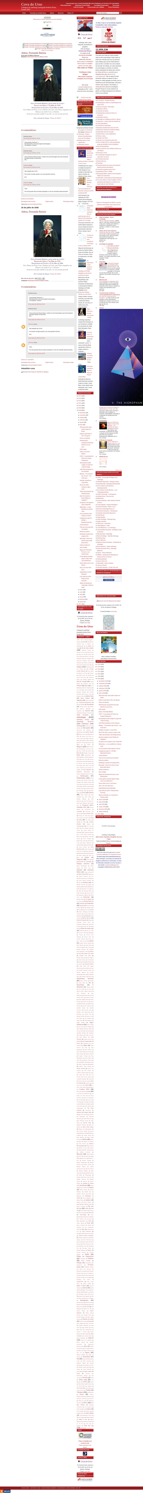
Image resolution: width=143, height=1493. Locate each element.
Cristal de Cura (81, 822)
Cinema (90, 792)
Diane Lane (87, 868)
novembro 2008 (103, 683)
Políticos (90, 1258)
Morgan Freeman (81, 1179)
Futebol (91, 941)
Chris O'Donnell (88, 786)
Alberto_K (88, 132)
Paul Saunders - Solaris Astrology (106, 546)
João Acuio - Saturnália (103, 523)
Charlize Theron (88, 780)
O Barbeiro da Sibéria (88, 1216)
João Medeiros (88, 1020)
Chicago (79, 782)
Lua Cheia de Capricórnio (83, 1093)
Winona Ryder (88, 1421)
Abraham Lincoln (86, 650)
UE (88, 1392)
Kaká (86, 1047)
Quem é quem (81, 1285)
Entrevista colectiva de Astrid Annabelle (108, 129)
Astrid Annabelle (82, 715)
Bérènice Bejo (85, 740)
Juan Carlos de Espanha (83, 1041)
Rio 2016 (87, 1306)
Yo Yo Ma (80, 1423)
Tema (42, 1488)
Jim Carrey (79, 1018)
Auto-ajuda (86, 728)
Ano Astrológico (81, 690)
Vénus (85, 1402)
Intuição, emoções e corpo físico (108, 730)
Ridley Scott (80, 1306)
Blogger (108, 843)
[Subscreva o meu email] (46, 18)
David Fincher (80, 851)
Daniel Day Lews (81, 840)
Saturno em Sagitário (86, 1340)
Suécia (84, 1365)
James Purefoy (89, 997)
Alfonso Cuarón (88, 662)
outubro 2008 (103, 686)
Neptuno (88, 1200)
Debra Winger (82, 855)
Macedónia (88, 1110)
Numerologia (83, 1214)
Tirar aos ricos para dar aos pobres (109, 758)
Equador (79, 899)
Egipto (89, 884)
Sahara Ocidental (83, 1325)
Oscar (88, 1223)
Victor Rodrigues (81, 1409)
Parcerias (100, 163)
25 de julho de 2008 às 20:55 (31, 184)
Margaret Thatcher (81, 1124)
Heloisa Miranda (81, 972)
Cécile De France (89, 773)
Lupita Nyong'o (88, 1106)
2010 (79, 405)
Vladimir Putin (80, 1413)
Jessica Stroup (80, 1016)
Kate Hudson (88, 1049)
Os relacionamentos (103, 159)
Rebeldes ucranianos (88, 1292)
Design (87, 857)
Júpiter (85, 1045)
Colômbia (84, 803)
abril (81, 594)
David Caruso (88, 849)
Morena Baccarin (87, 1177)
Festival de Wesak (87, 926)
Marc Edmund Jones (82, 1120)
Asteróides (79, 712)
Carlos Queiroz (84, 524)
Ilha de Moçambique (103, 146)
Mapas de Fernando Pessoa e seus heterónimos (85, 552)
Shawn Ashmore (87, 1350)
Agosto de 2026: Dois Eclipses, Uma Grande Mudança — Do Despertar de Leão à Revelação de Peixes (113, 425)
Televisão (85, 1377)
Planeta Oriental (81, 1252)
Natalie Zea (88, 1191)
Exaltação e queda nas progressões (109, 762)
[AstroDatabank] (51, 29)
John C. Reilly (90, 1024)
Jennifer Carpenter (87, 1005)
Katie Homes (80, 1053)
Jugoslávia (85, 1043)
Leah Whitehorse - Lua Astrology (106, 527)
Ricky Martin (89, 1304)
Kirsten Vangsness (83, 1064)
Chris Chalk (89, 784)
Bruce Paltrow (85, 757)
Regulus (87, 1296)
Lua (89, 1091)
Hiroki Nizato (100, 515)
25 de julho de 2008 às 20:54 (31, 167)
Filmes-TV (70, 13)
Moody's (79, 1177)
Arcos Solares (85, 698)
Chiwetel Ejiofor (87, 782)
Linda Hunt (79, 1085)
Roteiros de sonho (88, 1319)
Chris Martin (79, 786)
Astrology (79, 726)
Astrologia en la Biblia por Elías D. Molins (109, 119)
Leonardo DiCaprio (81, 1079)
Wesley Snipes (89, 1417)
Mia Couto (83, 1158)
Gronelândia (90, 959)
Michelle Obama (89, 1168)
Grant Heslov (82, 959)
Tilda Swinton (81, 1384)
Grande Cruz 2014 (85, 955)
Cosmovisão (85, 817)
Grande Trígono (89, 957)
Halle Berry (83, 966)
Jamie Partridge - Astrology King (106, 519)
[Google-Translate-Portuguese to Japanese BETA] (59, 45)
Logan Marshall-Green (88, 1087)
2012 (79, 400)
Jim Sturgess (88, 1018)
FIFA (78, 928)
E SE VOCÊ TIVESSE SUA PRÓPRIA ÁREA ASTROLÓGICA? (113, 265)
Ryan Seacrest (90, 1323)
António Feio (80, 696)
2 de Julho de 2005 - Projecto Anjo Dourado (86, 578)
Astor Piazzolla (88, 712)
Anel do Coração (78, 7)
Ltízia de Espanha (81, 1091)
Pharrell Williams (81, 1250)
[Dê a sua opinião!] (40, 279)
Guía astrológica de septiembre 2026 (108, 281)
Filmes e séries (101, 136)
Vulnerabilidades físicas (86, 1415)
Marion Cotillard (84, 1133)
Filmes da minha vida (87, 928)
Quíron (52, 13)
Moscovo (85, 1181)
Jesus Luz (89, 1016)
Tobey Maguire (88, 1386)
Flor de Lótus (89, 930)
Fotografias (90, 932)
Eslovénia (82, 903)
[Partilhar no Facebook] (44, 279)
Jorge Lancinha (89, 1035)
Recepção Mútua (83, 1294)
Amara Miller (89, 664)
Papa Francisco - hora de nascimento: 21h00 (90, 313)
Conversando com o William (96, 7)
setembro (82, 420)
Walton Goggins (80, 1417)
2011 (79, 403)
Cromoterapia (80, 826)
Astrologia (81, 717)
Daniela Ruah (80, 845)
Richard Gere (80, 1302)
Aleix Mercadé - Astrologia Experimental (108, 484)
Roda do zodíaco (85, 531)
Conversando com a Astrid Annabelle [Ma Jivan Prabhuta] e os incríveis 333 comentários (92, 3)
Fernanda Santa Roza (83, 922)
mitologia (83, 1173)
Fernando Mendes (81, 924)
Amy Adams (89, 667)
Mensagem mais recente (28, 201)
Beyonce (90, 742)
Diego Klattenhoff (89, 872)
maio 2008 (102, 802)
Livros (87, 1085)
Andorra (91, 673)
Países (89, 1225)
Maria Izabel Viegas (88, 1127)
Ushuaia (90, 1396)
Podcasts (82, 1258)
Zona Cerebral (71, 1488)
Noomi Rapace (83, 1210)
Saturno (90, 1338)
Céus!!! (101, 308)
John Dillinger (88, 1026)
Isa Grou (89, 989)
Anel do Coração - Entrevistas (105, 106)
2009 (79, 408)
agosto (82, 422)
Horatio (90, 976)
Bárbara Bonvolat (83, 734)
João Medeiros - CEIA (103, 525)
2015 (88, 641)
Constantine (88, 809)
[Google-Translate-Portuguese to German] (59, 43)
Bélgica (87, 738)
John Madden (80, 1028)
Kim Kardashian (81, 1062)
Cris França (88, 819)
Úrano (82, 1394)
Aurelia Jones (88, 725)
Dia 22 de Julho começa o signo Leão (85, 487)
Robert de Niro (87, 1308)
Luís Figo (79, 1102)
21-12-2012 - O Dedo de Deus (105, 100)
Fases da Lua (87, 918)
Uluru (92, 1392)
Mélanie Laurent (83, 1147)
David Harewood (89, 851)
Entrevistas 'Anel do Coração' (105, 132)
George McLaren (81, 949)
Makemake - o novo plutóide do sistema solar (86, 509)
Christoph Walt (82, 790)
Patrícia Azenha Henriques (86, 1235)
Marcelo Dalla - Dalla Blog (104, 534)
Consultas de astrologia (104, 125)
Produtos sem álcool (83, 1279)
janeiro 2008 (102, 811)
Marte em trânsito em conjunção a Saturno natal (86, 585)
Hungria (91, 980)
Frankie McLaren (81, 939)
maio (81, 592)
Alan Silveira (80, 656)
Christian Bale (80, 788)
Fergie (90, 920)
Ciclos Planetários (113, 7)
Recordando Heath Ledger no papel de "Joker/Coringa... (86, 465)
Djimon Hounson (83, 876)
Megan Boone (89, 1145)
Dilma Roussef (82, 874)
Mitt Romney (90, 1173)
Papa (83, 1229)
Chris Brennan (80, 784)
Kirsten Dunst (90, 1062)
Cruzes (78, 830)
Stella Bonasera (87, 1361)
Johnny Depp (88, 1030)
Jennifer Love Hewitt (82, 1012)
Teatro (46, 56)
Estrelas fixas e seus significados (106, 134)
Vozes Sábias (89, 1413)
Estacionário (89, 905)
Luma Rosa (79, 1106)
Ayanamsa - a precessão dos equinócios (108, 121)
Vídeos (89, 1409)
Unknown (26, 165)
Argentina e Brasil (102, 109)
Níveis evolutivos (81, 1206)
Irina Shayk (81, 989)
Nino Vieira (89, 1204)
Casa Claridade (81, 767)
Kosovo (91, 1064)
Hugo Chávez (83, 980)
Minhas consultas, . (85, 65)
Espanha (81, 905)
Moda (80, 1175)
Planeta (89, 1250)
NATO (89, 1193)
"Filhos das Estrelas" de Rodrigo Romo (110, 735)
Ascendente (90, 704)
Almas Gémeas (80, 664)
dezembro (83, 412)
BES (92, 740)
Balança (89, 730)
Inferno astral (90, 987)
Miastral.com (103, 279)
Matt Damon (82, 1143)
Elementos (85, 886)
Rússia (90, 1321)
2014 (79, 396)
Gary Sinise (89, 945)
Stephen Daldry (81, 1363)
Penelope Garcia (86, 1248)
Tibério (85, 1382)
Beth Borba (100, 498)
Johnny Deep (80, 1030)
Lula (91, 1104)
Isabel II (79, 991)
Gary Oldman (80, 945)
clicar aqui (87, 622)
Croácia (88, 824)
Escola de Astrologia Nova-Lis (105, 509)
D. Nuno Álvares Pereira (85, 834)
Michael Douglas (86, 1160)
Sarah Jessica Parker (86, 1336)
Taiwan (78, 1369)
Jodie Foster (81, 1022)
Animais (79, 685)
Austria (78, 728)
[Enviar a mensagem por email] (38, 279)
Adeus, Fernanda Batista (33, 53)
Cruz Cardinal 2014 (87, 828)
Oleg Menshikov (81, 1221)
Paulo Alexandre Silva (82, 1241)
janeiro (82, 601)
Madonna (79, 1112)
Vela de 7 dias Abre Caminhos (107, 220)
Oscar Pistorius (81, 1225)
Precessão (116, 5)
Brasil (78, 755)
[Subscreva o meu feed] (45, 18)
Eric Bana (79, 901)
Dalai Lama (79, 836)
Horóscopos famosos (33, 56)
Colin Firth (86, 801)
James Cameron (88, 995)
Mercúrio (80, 1154)
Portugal (79, 1262)
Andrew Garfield (87, 679)
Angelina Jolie (87, 683)
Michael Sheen (81, 1166)
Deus (88, 859)
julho (81, 424)
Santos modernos (85, 545)
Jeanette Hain (84, 1003)
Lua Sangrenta (90, 1097)
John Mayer (89, 1028)
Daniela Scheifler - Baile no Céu (106, 506)
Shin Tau (79, 1352)
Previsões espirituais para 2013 (106, 169)
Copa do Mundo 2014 (87, 813)
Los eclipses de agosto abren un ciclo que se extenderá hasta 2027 (113, 247)
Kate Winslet (80, 1051)
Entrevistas (86, 897)
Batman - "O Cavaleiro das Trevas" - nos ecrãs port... (86, 476)
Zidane (82, 1427)
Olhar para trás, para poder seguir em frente (86, 429)
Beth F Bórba (82, 742)
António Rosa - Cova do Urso (105, 496)
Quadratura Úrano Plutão (82, 5)
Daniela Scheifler (89, 845)
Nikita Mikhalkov (80, 1204)
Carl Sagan (80, 765)
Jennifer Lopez (88, 1010)
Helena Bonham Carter (85, 970)
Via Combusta (88, 1407)
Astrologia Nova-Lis (85, 721)
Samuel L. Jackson (82, 1331)
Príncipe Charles (88, 1275)
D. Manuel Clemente (88, 832)
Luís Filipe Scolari (87, 1102)
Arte (83, 704)
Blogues (79, 746)
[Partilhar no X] (42, 279)
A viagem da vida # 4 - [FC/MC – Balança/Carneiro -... (86, 520)
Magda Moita (87, 1112)
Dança (78, 838)
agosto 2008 (102, 690)
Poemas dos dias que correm (107, 232)
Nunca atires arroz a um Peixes (108, 783)
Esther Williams (80, 907)
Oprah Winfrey (80, 1223)
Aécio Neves (90, 652)
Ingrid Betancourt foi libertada (107, 788)
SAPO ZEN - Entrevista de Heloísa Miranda (109, 178)
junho (81, 589)
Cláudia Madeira (81, 799)
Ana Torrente (84, 673)
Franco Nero (87, 936)
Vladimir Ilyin (89, 1411)
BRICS (78, 757)
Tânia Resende (87, 1369)
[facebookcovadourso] (48, 18)
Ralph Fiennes (85, 1290)
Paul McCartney (87, 1239)
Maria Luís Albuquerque (85, 1129)
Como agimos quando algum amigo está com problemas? (86, 558)
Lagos (80, 1074)
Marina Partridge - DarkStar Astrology (107, 536)
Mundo (84, 1185)
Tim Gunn (89, 1384)
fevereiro (82, 599)
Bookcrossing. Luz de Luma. (86, 748)
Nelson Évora (80, 1200)
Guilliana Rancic (88, 962)
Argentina (79, 700)
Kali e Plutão (83, 547)
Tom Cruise (80, 1388)
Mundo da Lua (103, 456)
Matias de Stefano (88, 1141)
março (81, 597)
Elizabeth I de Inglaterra (87, 888)
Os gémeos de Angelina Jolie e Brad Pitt (110, 741)
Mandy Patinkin (90, 1114)
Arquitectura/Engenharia (85, 702)
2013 (79, 398)
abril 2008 (102, 804)
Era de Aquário (87, 899)
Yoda (87, 1423)
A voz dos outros (87, 648)
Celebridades (81, 778)
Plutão (87, 1254)
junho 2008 (102, 799)
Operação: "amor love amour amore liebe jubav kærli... (86, 540)
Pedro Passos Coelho (88, 1244)
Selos (85, 1346)
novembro (83, 415)
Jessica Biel (88, 1014)
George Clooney (88, 947)
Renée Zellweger (89, 1298)
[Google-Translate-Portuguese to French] (35, 43)
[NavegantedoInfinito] (47, 25)
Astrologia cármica (83, 144)
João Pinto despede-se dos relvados (109, 723)
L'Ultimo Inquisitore (81, 1072)
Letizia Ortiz (89, 1083)
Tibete (91, 1381)
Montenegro (88, 1175)
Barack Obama (89, 732)
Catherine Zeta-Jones (83, 771)
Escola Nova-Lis (88, 901)
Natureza (79, 1196)
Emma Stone (90, 893)
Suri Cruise (90, 1365)
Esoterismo (90, 903)
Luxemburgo (80, 1108)
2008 (79, 410)
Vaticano (91, 1398)
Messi (80, 1156)
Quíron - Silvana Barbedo (104, 552)
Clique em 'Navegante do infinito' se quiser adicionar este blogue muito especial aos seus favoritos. (109, 204)
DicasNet (79, 870)
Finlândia (82, 930)
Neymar (78, 1202)
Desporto (80, 859)
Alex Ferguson (88, 658)
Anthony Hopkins (81, 692)
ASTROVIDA (103, 421)
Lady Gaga (90, 1072)
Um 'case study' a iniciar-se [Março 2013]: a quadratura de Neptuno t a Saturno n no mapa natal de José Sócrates (109, 182)
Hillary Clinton (86, 974)
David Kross (81, 853)
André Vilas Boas (81, 677)
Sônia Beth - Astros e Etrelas (105, 563)
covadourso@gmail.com (85, 87)
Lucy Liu (90, 1099)
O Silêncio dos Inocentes (85, 1219)
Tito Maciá (79, 1386)
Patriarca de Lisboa (88, 1233)
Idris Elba (82, 982)
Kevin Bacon (88, 1058)
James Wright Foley (83, 999)
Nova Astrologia (82, 1212)
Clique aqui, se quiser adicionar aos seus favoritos (47, 19)
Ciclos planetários (102, 123)
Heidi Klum (90, 968)
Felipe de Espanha (81, 920)
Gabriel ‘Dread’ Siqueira (86, 943)
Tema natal (83, 1379)
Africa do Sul (82, 654)
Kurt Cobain (87, 1070)
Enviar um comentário (27, 199)
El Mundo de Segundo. (105, 440)
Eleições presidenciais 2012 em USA (107, 127)
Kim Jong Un (89, 1060)
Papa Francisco (86, 1231)
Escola (81, 55)
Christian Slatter (89, 788)
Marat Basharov (88, 1118)
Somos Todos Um (102, 561)
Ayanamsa (79, 730)
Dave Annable (83, 847)
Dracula (78, 882)
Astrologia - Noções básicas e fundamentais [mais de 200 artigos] (85, 136)
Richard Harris (88, 1302)
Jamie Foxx (86, 1001)
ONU (89, 1221)
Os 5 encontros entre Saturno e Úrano (109, 748)
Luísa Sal (85, 1104)
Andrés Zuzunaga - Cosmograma (106, 494)
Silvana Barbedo (81, 1354)
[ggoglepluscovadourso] (50, 18)
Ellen (80, 890)
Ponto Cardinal (85, 1260)
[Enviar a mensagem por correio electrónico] (21, 122)
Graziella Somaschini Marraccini (106, 513)
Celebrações (84, 776)
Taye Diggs (79, 1371)
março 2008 (102, 807)
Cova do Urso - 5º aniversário (90, 334)
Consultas (79, 811)
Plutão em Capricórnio (85, 1256)
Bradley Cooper (88, 753)
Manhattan (82, 1116)
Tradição (88, 1390)
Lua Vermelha (82, 1099)
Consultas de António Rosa (38, 13)
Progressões (80, 1281)
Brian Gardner (51, 1488)
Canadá (90, 763)
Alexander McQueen (82, 660)
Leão (87, 1074)
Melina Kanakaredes (88, 1150)
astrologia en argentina (106, 244)
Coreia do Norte (83, 815)
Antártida (89, 690)
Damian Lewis (88, 836)
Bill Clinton (87, 744)
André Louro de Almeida (85, 675)
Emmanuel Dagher (83, 895)
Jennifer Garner (81, 1007)
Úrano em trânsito (85, 438)
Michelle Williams (83, 1170)
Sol (78, 1359)
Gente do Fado (56, 118)
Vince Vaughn (80, 1411)
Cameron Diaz (81, 761)
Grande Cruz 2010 (88, 953)
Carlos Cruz (88, 765)
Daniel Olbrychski (86, 842)
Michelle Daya (101, 538)
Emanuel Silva (87, 890)
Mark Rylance (80, 1137)
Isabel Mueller (101, 517)
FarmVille (85, 916)
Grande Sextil (80, 957)
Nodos (87, 1208)
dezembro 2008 (103, 681)
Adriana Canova (81, 652)
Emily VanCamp (81, 893)
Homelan (84, 976)
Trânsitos (80, 1392)
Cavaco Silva (80, 773)
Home (24, 13)
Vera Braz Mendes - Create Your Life (107, 567)
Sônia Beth (85, 1358)
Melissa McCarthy (85, 1152)
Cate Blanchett (87, 769)
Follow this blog (109, 580)
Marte (85, 1139)
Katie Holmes (88, 1051)
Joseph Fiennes (88, 1039)
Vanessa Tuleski (101, 565)
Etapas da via (85, 909)
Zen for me (89, 1425)
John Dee (80, 1026)
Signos (87, 1352)
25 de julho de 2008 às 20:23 (31, 153)
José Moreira (83, 1037)
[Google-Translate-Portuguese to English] (35, 47)
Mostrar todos (119, 470)
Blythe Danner (89, 746)
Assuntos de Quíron (102, 111)
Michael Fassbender (82, 1162)
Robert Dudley (81, 1310)
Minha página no (85, 61)
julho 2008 (102, 693)
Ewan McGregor (83, 911)
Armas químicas (89, 700)
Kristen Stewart (81, 1068)
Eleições (79, 886)
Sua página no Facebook (85, 130)
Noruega (91, 1210)
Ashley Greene (83, 706)
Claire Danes (84, 794)
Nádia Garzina (83, 1189)
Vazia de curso (82, 1400)
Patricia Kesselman (83, 1237)
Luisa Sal (79, 1104)
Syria (90, 1367)
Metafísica (86, 1156)
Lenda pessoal (87, 1076)
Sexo (86, 1348)
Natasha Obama (81, 1193)
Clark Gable (88, 796)
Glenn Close (85, 951)
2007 (79, 604)
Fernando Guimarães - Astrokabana (107, 511)
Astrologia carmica (83, 719)
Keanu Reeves (90, 1053)
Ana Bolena (80, 669)
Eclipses (85, 882)
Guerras (80, 962)
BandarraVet (80, 732)
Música (42, 56)
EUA (92, 909)
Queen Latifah (87, 1283)
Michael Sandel (87, 1164)
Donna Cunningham (88, 878)
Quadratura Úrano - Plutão (104, 171)
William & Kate (83, 1419)
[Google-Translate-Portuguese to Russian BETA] (59, 47)
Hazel (84, 968)
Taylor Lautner (88, 1371)
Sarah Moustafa (81, 1338)
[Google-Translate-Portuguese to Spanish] (47, 48)
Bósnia (89, 751)
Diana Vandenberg (82, 865)
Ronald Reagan (81, 1317)
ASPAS (91, 706)
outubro (82, 417)
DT (79, 1488)
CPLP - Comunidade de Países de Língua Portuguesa (86, 458)
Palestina (79, 1227)
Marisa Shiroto (87, 1135)
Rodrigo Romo (87, 1315)
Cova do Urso (31, 4)
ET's (79, 909)
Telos (92, 1377)
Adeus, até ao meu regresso (107, 230)
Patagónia (79, 1233)
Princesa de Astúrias (82, 1271)
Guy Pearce (80, 964)
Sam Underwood (87, 1329)
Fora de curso (82, 932)
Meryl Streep (90, 1154)
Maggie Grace (80, 1114)
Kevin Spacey (80, 1060)
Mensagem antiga (68, 201)
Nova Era (61, 13)
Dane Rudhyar (87, 838)
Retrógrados (84, 1300)
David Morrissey (89, 853)
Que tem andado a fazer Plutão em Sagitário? (85, 498)
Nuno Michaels (101, 540)
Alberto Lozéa (88, 656)
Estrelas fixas (90, 907)
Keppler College (83, 1056)
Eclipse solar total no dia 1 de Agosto (109, 700)
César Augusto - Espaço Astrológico (107, 504)
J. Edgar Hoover (87, 991)
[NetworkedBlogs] (108, 577)
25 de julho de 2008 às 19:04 (31, 138)
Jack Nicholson (81, 993)
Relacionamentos (66, 5)
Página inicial (49, 201)
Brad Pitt (79, 753)
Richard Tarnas (80, 1304)
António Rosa (89, 696)
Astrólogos (85, 723)
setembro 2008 (103, 688)
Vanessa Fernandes (82, 1398)
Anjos (86, 685)
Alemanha (79, 658)
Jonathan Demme (81, 1033)
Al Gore (90, 654)
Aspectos (87, 711)
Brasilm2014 (88, 755)
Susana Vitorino (83, 1367)
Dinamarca (90, 874)
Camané (91, 759)
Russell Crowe (82, 1321)
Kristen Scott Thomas (85, 1066)
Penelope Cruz (82, 1246)
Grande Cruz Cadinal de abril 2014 (107, 140)
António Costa (87, 694)
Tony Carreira (88, 1388)
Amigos (79, 667)
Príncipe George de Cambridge (84, 1277)
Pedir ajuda (83, 449)
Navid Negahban (87, 1198)
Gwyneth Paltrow (89, 964)
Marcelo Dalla (87, 1122)
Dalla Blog (102, 262)
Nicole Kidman (87, 1202)
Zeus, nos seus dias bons (106, 786)
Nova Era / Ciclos (102, 152)
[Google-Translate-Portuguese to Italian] (34, 45)
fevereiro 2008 (103, 809)
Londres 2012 (84, 1089)
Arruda (78, 704)
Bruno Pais (84, 759)
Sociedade (86, 1357)
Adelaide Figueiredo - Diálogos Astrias (108, 481)
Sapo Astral (85, 1333)
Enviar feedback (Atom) (35, 204)
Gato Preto (79, 947)
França (81, 934)
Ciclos (83, 792)
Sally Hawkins (85, 1327)
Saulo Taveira (81, 1342)
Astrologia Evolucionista (101, 5)
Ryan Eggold (80, 1323)
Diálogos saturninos (83, 863)
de (84, 55)
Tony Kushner (80, 1390)
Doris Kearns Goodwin (85, 880)
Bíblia (78, 744)
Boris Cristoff (82, 751)
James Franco (80, 997)
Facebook (86, 913)
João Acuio (79, 1020)
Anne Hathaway (88, 687)
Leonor (86, 1081)
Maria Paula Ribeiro (82, 1131)
